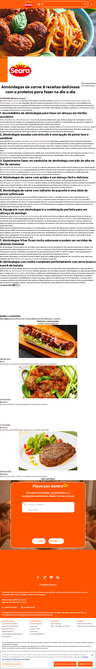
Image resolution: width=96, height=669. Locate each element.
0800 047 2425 (11, 607)
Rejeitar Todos (85, 664)
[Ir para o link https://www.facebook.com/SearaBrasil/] (38, 577)
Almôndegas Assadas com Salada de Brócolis (30, 141)
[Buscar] (85, 4)
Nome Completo (36, 504)
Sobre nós (34, 631)
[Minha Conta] (91, 4)
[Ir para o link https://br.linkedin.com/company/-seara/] (58, 577)
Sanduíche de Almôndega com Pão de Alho (20, 167)
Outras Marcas (36, 623)
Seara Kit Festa (8, 629)
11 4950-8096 (29, 607)
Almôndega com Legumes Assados (25, 259)
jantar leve (61, 103)
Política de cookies (84, 623)
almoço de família (7, 124)
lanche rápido (35, 249)
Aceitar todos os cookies (65, 664)
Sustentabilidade (37, 634)
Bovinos (12, 319)
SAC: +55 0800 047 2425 (60, 626)
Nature (36, 319)
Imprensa (33, 626)
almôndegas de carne (11, 101)
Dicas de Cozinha (24, 319)
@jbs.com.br (7, 600)
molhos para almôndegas (22, 271)
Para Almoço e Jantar (50, 319)
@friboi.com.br (20, 600)
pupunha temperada (73, 199)
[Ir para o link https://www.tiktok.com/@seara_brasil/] (44, 577)
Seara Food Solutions (10, 626)
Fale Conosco (56, 623)
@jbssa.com (7, 602)
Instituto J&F (35, 629)
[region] (48, 660)
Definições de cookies (12, 664)
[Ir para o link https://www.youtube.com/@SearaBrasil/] (51, 577)
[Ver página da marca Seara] (20, 69)
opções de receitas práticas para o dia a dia (71, 101)
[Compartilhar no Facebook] (14, 285)
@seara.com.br (19, 602)
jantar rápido (19, 273)
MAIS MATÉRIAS (48, 479)
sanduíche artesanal (38, 172)
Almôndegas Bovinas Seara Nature (35, 143)
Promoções (6, 636)
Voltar (41, 541)
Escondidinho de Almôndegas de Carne (18, 120)
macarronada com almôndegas (25, 216)
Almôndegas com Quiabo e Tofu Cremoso (17, 183)
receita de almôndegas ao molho (58, 218)
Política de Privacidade (20, 659)
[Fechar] (92, 655)
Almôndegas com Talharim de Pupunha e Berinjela (21, 199)
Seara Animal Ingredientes (12, 634)
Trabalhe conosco (48, 584)
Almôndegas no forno (9, 103)
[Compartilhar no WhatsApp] (19, 285)
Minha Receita (7, 631)
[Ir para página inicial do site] (48, 570)
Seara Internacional (9, 623)
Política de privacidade (86, 626)
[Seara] (29, 4)
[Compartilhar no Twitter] (16, 285)
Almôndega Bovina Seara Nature (76, 127)
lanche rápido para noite (13, 170)
